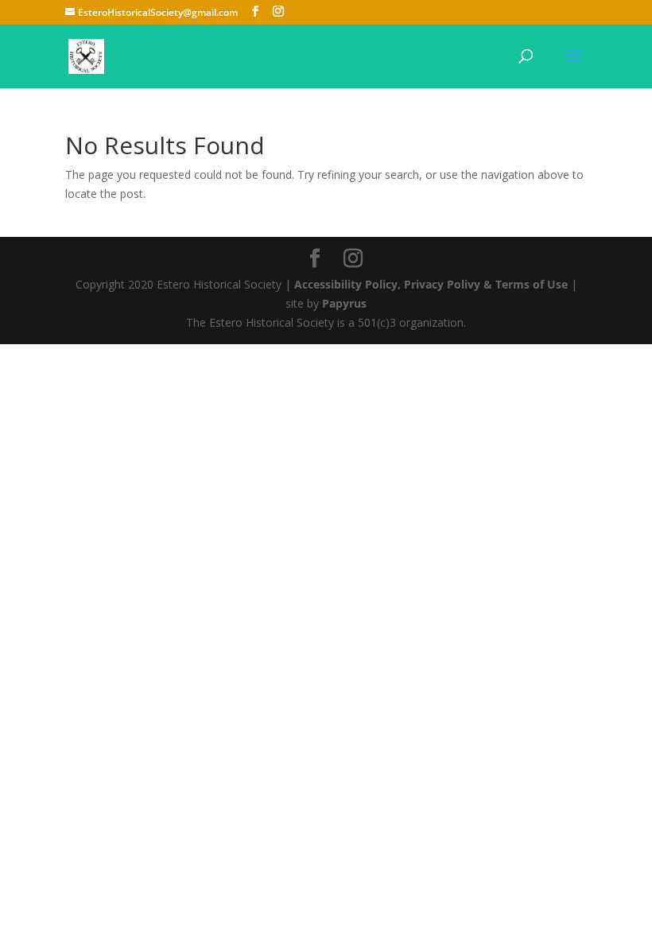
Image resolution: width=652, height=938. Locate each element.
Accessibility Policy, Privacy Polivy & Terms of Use (431, 284)
